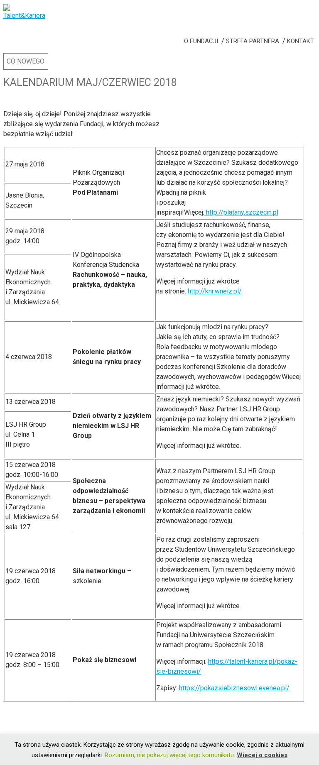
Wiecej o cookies (262, 755)
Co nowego (25, 61)
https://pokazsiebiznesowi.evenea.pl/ (234, 688)
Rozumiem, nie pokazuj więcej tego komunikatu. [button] (170, 755)
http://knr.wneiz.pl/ (215, 291)
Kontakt (300, 41)
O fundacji (201, 41)
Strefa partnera (252, 41)
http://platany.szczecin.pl (241, 212)
